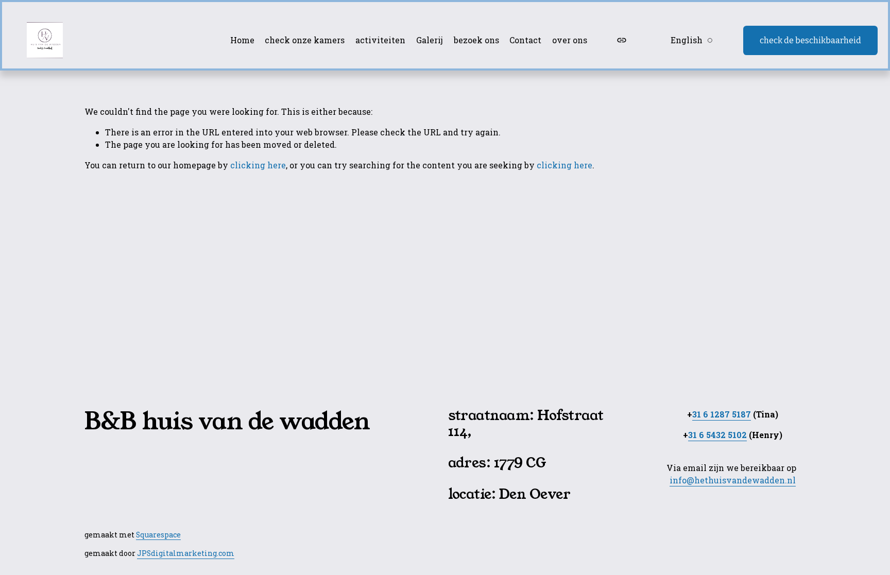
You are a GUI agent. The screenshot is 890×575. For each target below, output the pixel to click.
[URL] (622, 40)
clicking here (258, 165)
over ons (569, 39)
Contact (525, 39)
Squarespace (158, 534)
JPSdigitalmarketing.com (185, 553)
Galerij (429, 39)
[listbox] (685, 40)
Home (242, 39)
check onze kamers (305, 39)
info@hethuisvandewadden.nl (733, 480)
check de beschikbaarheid (810, 40)
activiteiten (380, 39)
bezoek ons (476, 39)
